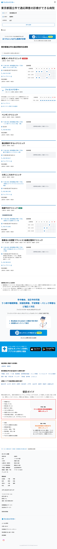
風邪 (2, 376)
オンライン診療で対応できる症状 (28, 337)
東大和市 (23, 384)
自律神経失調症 (25, 374)
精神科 (9, 366)
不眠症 (3, 374)
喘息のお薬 (16, 463)
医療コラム (4, 498)
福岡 (14, 483)
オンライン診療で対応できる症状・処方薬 (42, 40)
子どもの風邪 (51, 374)
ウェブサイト (6, 76)
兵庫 (9, 485)
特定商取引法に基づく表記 (8, 532)
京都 (14, 479)
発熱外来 (4, 456)
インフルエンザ (43, 374)
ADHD (7, 374)
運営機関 (4, 535)
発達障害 (17, 374)
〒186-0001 (13, 66)
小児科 (3, 461)
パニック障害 (34, 374)
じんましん (34, 376)
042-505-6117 (7, 158)
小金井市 (34, 384)
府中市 (13, 384)
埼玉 (3, 485)
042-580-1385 (7, 191)
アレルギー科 (5, 472)
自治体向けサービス (6, 507)
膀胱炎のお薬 (17, 465)
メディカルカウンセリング (8, 490)
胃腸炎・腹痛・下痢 (6, 470)
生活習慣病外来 (17, 467)
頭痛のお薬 (16, 461)
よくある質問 (5, 523)
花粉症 (23, 376)
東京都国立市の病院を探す (21, 449)
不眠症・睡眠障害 (6, 467)
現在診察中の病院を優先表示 (11, 53)
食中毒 (28, 376)
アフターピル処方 (18, 470)
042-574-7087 (7, 73)
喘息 (6, 376)
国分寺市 (3, 384)
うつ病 (12, 374)
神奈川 (3, 483)
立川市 (9, 384)
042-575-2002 (7, 226)
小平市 (29, 384)
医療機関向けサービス (7, 505)
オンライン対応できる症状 (10, 106)
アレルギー (17, 376)
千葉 (9, 479)
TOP (2, 449)
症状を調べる (5, 496)
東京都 (13, 449)
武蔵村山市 (50, 384)
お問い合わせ (5, 526)
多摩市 (40, 384)
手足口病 (10, 376)
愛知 (9, 481)
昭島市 (44, 384)
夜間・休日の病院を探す (7, 501)
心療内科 (3, 366)
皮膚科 (15, 456)
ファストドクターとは (7, 494)
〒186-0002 (13, 123)
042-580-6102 (7, 262)
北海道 (3, 479)
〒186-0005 (13, 249)
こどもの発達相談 (6, 465)
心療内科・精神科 (6, 463)
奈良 (14, 481)
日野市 (18, 384)
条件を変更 (28, 24)
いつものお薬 (17, 458)
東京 (3, 481)
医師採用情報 (5, 511)
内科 (3, 458)
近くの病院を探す (7, 449)
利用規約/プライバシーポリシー (9, 529)
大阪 (9, 483)
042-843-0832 (7, 129)
